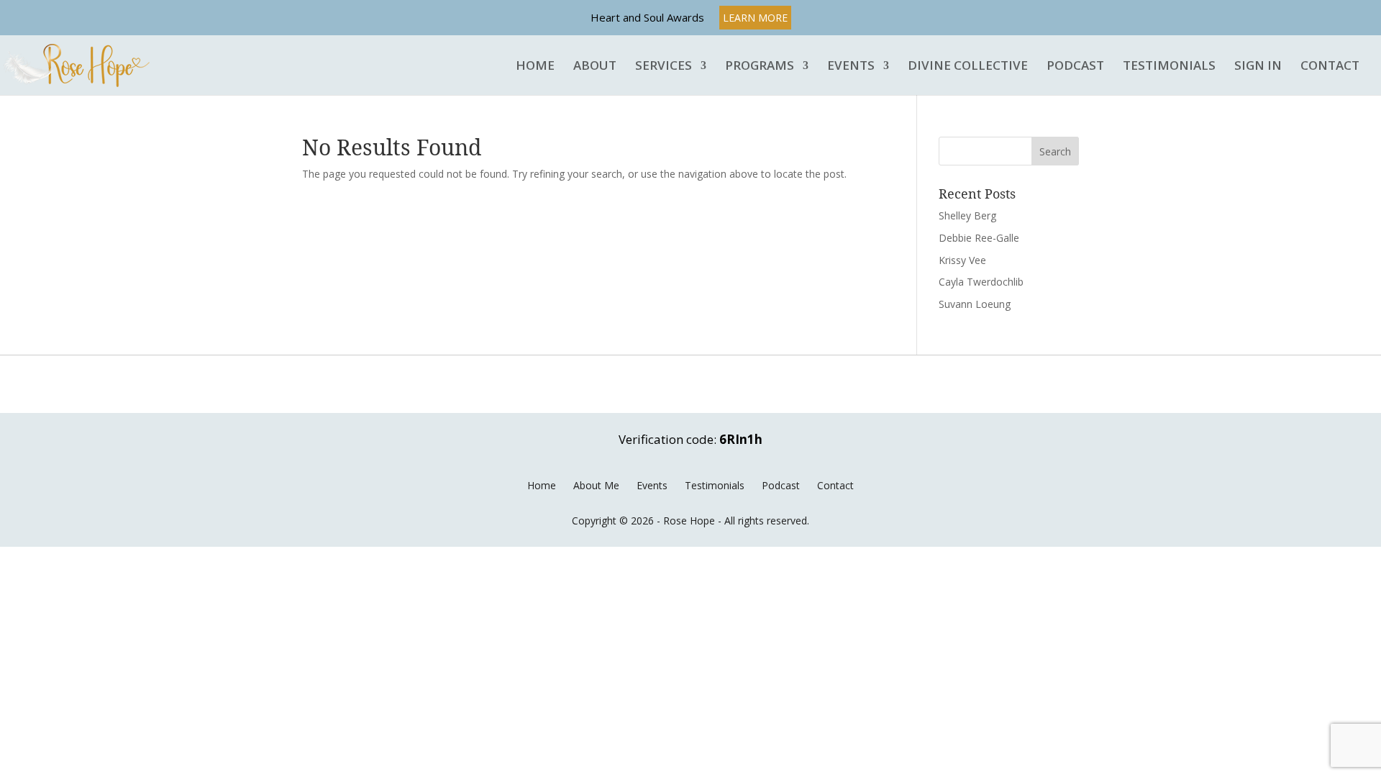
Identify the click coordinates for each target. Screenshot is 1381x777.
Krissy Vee (962, 260)
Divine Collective (968, 66)
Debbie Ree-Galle (979, 238)
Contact (1329, 66)
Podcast (1075, 66)
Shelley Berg (967, 215)
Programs (759, 66)
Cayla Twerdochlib (981, 281)
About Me (596, 485)
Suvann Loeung (975, 304)
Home (535, 66)
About (594, 66)
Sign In (1258, 66)
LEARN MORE (755, 17)
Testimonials (1169, 66)
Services (663, 66)
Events (851, 66)
